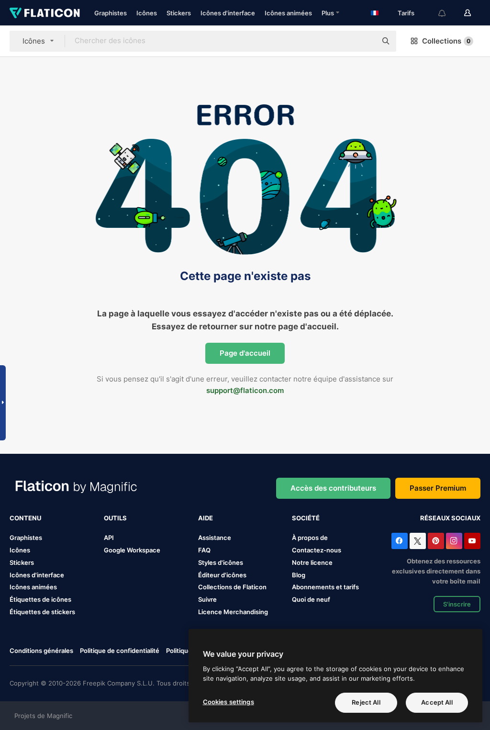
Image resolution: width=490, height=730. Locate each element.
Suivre (207, 599)
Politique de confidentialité (119, 650)
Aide (205, 518)
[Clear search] (364, 41)
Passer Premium (438, 488)
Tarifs (406, 13)
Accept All (436, 702)
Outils (115, 518)
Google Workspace (132, 550)
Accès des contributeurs (333, 488)
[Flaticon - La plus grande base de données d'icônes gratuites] (45, 13)
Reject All (366, 702)
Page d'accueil (245, 353)
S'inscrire (457, 604)
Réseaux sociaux (450, 518)
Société (306, 518)
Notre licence (312, 562)
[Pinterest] (436, 541)
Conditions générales (41, 650)
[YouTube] (472, 541)
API (109, 537)
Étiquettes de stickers (42, 612)
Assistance (214, 537)
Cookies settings (228, 702)
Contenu (25, 518)
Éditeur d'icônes (222, 575)
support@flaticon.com (245, 390)
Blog (298, 575)
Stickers (179, 13)
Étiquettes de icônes (40, 599)
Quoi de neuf (311, 599)
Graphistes (110, 13)
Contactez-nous (316, 550)
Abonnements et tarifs (325, 587)
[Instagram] (454, 541)
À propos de (310, 537)
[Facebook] (399, 541)
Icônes (146, 13)
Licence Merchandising (233, 612)
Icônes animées (288, 13)
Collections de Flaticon (232, 587)
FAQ (204, 550)
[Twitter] (418, 541)
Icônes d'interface (227, 13)
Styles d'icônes (220, 562)
